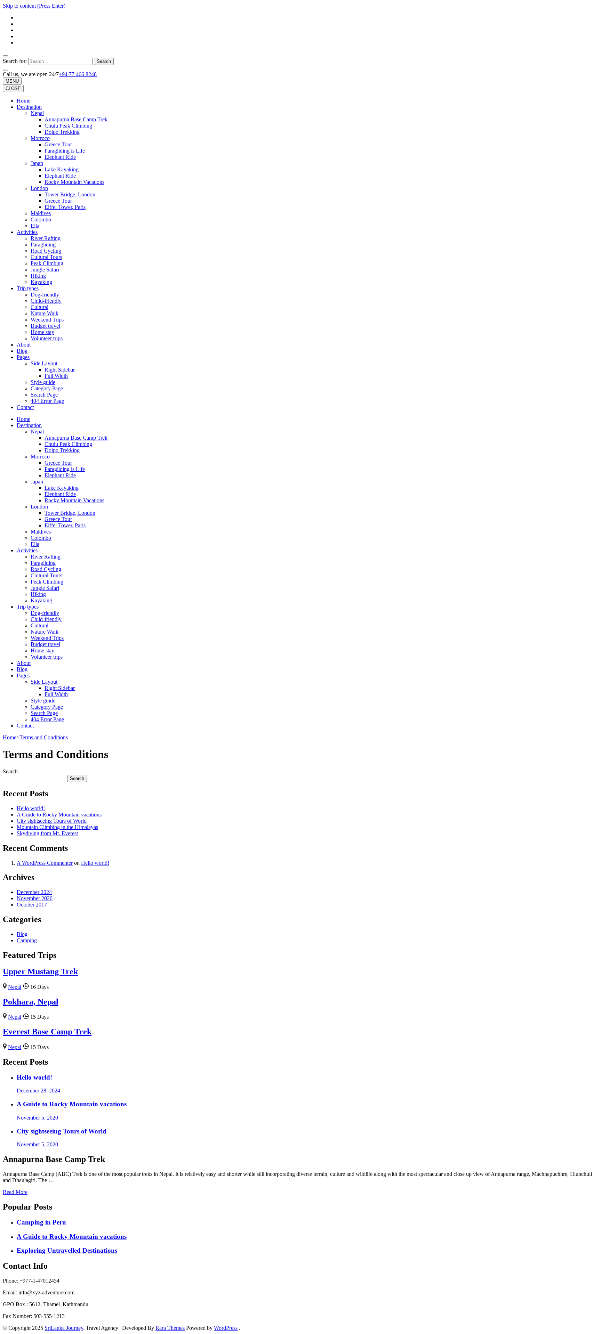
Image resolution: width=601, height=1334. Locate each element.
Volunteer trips (47, 338)
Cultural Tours (46, 257)
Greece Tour (58, 144)
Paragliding (43, 244)
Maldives (41, 213)
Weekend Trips (47, 320)
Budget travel (45, 326)
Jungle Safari (45, 270)
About (24, 345)
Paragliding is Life (65, 151)
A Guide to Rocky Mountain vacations (59, 815)
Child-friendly (46, 301)
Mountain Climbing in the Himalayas (57, 827)
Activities (27, 232)
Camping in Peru (41, 1222)
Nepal (37, 113)
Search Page (44, 395)
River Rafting (46, 238)
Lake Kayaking (62, 169)
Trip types (28, 288)
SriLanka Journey (64, 1328)
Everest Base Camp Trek (47, 1031)
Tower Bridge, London (70, 194)
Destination (29, 107)
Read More (15, 1192)
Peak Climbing (47, 263)
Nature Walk (44, 313)
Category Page (47, 388)
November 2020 (35, 898)
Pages (23, 357)
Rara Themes (170, 1328)
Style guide (43, 382)
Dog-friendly (45, 295)
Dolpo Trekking (62, 132)
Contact (25, 407)
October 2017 (32, 905)
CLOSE (13, 88)
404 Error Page (47, 401)
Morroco (40, 138)
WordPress (226, 1328)
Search (10, 771)
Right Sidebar (60, 370)
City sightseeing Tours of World (52, 821)
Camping (27, 940)
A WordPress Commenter (45, 863)
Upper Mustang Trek (40, 971)
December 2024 (34, 892)
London (39, 188)
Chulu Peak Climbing (68, 126)
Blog (22, 351)
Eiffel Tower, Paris (65, 207)
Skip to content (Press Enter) (34, 6)
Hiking (38, 276)
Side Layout (44, 363)
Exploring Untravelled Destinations (67, 1250)
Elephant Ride (60, 157)
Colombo (41, 219)
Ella (35, 226)
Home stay (42, 332)
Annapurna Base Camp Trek (76, 119)
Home (23, 101)
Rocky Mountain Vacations (74, 182)
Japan (37, 163)
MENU (12, 81)
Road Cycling (46, 251)
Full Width (56, 376)
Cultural (39, 307)
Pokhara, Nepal (30, 1001)
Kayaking (41, 282)
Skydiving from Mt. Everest (47, 833)
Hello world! (31, 808)
